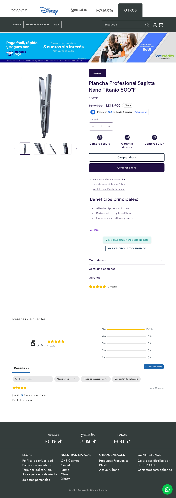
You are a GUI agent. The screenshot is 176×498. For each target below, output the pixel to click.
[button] (127, 260)
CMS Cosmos (70, 460)
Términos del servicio (37, 470)
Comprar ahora (126, 168)
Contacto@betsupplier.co (155, 470)
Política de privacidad (37, 460)
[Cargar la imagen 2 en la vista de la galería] (39, 149)
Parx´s (65, 470)
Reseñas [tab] (21, 368)
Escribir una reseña (153, 366)
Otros (64, 474)
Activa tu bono (109, 470)
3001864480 (147, 465)
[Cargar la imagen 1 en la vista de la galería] (25, 149)
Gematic (67, 465)
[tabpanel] (88, 398)
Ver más (94, 230)
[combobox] (126, 24)
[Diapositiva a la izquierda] (14, 149)
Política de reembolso (37, 465)
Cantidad (93, 119)
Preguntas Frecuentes (113, 460)
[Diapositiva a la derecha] (76, 149)
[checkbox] (126, 379)
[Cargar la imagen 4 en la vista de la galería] (66, 149)
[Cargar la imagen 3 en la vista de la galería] (52, 149)
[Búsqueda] (147, 24)
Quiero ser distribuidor (154, 460)
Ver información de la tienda (109, 189)
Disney (65, 478)
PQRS (103, 465)
